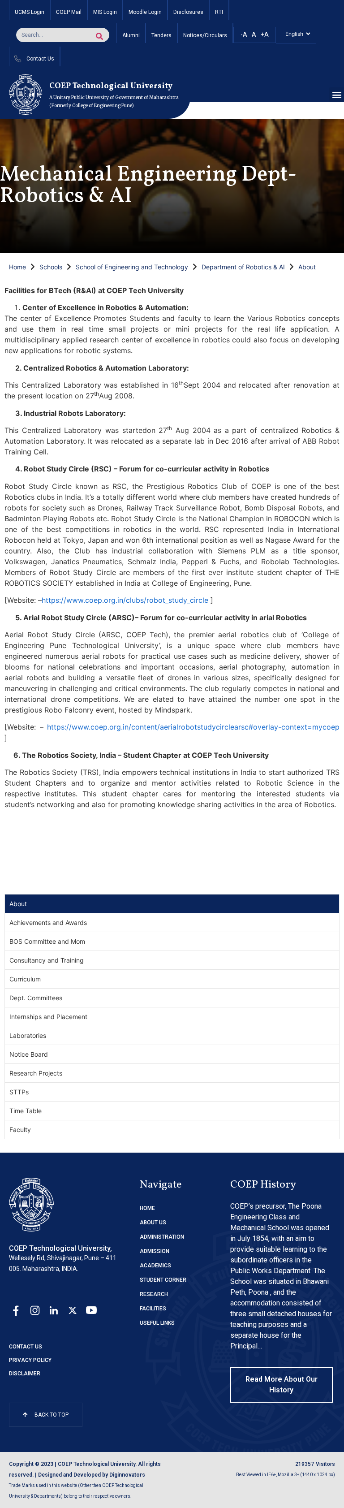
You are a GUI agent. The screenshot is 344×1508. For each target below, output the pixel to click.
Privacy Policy (30, 1360)
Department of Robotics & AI (243, 267)
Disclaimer (24, 1373)
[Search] (99, 36)
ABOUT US (153, 1222)
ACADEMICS (155, 1265)
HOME (147, 1208)
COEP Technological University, (60, 1248)
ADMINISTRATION (162, 1237)
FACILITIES (153, 1308)
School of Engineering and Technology (132, 267)
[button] (336, 94)
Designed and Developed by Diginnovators (91, 1475)
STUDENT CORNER (163, 1280)
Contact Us (25, 1347)
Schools (50, 267)
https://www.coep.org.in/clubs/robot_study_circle (125, 600)
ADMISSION (154, 1251)
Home (17, 267)
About (307, 267)
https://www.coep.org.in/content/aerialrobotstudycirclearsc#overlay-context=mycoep (193, 726)
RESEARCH (154, 1294)
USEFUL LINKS (157, 1323)
